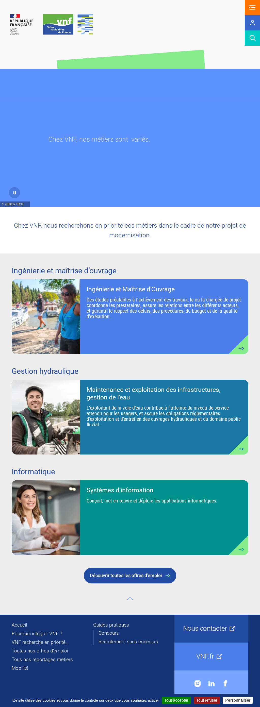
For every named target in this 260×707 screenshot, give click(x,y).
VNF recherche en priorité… (40, 642)
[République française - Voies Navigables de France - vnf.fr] (51, 24)
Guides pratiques (111, 625)
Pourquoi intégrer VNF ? (37, 633)
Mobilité (20, 668)
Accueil (19, 625)
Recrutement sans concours (128, 642)
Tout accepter (176, 700)
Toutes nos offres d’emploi (40, 651)
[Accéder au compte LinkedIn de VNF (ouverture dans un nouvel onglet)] (211, 683)
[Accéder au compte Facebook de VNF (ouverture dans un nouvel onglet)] (225, 683)
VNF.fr (205, 656)
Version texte (14, 204)
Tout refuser (206, 700)
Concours (109, 633)
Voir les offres (130, 316)
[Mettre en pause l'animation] (14, 192)
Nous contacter (205, 628)
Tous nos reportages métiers (42, 659)
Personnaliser (237, 700)
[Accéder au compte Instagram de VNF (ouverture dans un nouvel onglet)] (197, 683)
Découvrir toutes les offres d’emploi (126, 575)
